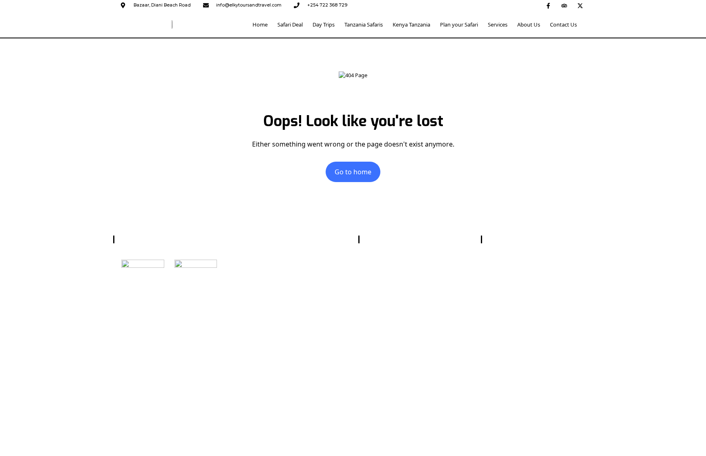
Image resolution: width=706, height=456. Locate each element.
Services (497, 24)
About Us (528, 24)
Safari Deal (290, 24)
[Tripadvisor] (564, 5)
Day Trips (324, 24)
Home (260, 24)
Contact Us (563, 24)
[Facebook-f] (548, 5)
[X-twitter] (580, 5)
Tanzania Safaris (363, 24)
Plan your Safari (459, 24)
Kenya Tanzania (411, 24)
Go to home (353, 171)
